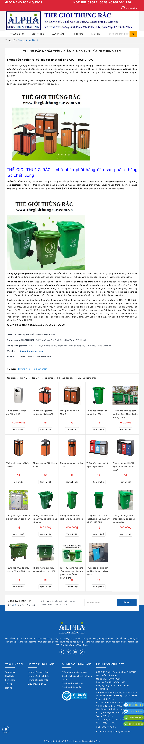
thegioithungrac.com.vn (32, 351)
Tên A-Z (24, 378)
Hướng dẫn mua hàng (38, 672)
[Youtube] (82, 652)
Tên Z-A (35, 378)
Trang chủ (17, 34)
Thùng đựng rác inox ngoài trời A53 (16, 412)
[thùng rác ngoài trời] (51, 126)
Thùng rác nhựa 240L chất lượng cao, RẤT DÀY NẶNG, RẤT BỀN (98, 518)
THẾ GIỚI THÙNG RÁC (78, 59)
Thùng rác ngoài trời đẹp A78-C (72, 465)
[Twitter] (68, 652)
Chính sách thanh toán (72, 683)
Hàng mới (48, 378)
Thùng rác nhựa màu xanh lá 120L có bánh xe (71, 517)
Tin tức (79, 34)
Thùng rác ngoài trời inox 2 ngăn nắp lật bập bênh (18, 517)
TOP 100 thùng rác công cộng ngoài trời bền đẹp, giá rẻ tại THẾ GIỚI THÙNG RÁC (71, 571)
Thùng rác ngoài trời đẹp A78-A (45, 465)
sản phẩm (131, 8)
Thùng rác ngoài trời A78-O (69, 412)
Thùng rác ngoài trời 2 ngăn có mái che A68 (43, 412)
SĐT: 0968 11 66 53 (106, 727)
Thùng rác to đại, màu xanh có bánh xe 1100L (44, 569)
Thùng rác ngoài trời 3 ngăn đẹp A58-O (97, 465)
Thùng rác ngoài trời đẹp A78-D (18, 465)
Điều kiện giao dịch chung (74, 672)
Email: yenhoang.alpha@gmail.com (113, 731)
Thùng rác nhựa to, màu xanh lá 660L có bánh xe (18, 569)
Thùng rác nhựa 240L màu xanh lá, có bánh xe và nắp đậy (125, 518)
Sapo (98, 741)
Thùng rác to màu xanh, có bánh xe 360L (97, 412)
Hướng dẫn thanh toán (38, 676)
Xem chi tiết (18, 429)
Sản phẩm (58, 34)
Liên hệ (95, 34)
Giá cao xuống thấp (87, 378)
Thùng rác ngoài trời (21, 59)
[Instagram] (75, 652)
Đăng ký (127, 602)
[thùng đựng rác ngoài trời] (46, 231)
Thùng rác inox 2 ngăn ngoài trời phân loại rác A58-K (97, 571)
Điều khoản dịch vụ (37, 684)
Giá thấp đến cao (65, 378)
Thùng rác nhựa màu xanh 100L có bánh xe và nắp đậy (45, 518)
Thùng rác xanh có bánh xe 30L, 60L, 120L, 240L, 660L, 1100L (125, 414)
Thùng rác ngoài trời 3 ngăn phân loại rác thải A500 (124, 466)
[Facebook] (61, 652)
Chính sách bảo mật (71, 687)
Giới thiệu (38, 34)
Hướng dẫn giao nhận (38, 680)
